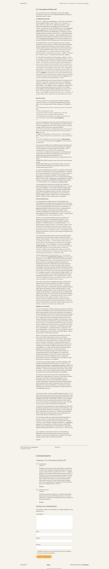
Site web (38, 544)
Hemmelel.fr (23, 3)
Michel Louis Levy (44, 490)
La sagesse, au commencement (59, 182)
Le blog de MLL (71, 3)
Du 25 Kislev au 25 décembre (46, 38)
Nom (37, 531)
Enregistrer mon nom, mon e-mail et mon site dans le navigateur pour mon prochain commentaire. (54, 552)
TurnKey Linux (60, 568)
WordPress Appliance (50, 568)
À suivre (38, 439)
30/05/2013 (41, 465)
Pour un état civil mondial (82, 3)
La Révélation (34, 447)
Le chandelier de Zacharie (58, 365)
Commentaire (40, 514)
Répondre (41, 486)
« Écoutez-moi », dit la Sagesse (57, 178)
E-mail (38, 538)
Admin (48, 564)
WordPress (86, 564)
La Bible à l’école (63, 3)
